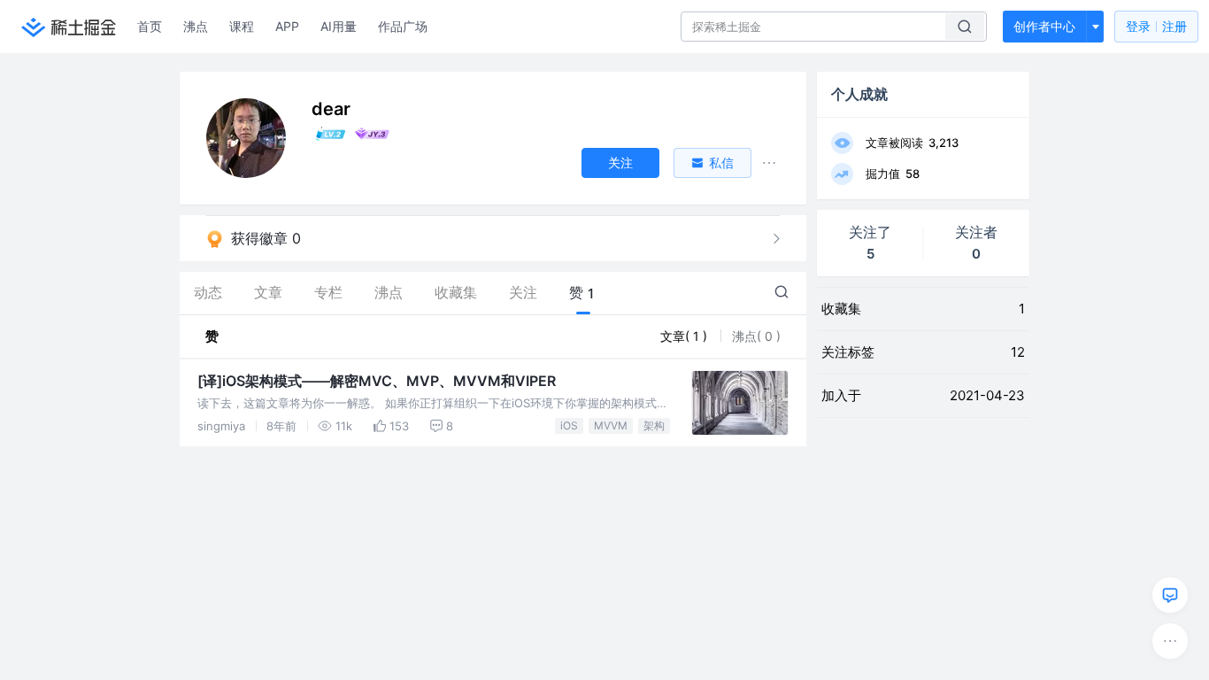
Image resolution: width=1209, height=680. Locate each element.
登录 (1156, 26)
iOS (569, 425)
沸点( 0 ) (756, 336)
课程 (241, 26)
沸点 (195, 26)
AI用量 (338, 26)
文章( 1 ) (685, 336)
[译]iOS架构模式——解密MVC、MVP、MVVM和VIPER (376, 381)
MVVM (611, 425)
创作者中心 (1044, 26)
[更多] (1170, 641)
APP (287, 26)
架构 (654, 425)
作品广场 (402, 26)
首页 (149, 26)
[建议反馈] (1170, 595)
